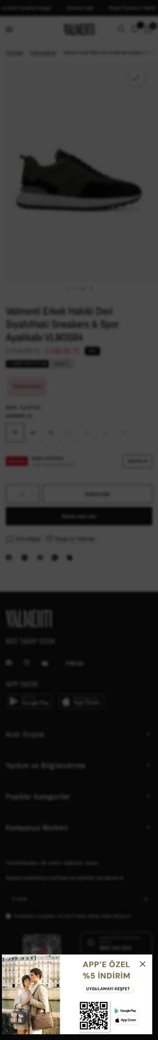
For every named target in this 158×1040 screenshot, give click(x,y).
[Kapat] (142, 964)
